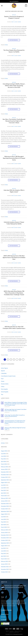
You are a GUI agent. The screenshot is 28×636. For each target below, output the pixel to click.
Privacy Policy (18, 631)
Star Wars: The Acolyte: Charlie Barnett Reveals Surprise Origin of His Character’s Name (14, 120)
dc (17, 600)
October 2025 (4, 477)
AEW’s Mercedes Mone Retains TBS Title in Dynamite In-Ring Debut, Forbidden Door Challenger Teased (14, 292)
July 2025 (3, 485)
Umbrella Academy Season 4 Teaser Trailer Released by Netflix (14, 223)
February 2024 (4, 529)
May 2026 (3, 458)
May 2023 (3, 553)
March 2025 (4, 495)
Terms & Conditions (14, 632)
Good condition (7, 603)
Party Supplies (4, 389)
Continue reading (14, 40)
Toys (2, 394)
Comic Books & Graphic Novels (8, 376)
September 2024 (5, 511)
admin (19, 21)
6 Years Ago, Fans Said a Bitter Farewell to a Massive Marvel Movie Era (15, 415)
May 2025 (3, 490)
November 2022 (5, 569)
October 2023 (4, 540)
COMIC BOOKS (5, 614)
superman (3, 605)
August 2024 (4, 514)
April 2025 (3, 493)
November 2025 (5, 474)
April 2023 (3, 556)
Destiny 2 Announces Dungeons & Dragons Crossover (14, 17)
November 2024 (5, 506)
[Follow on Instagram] (5, 592)
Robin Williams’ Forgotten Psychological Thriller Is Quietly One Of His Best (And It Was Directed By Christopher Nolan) (16, 404)
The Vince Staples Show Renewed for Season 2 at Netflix (14, 51)
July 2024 (3, 516)
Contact (12, 631)
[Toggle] (26, 376)
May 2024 (3, 522)
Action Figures (4, 368)
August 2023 (4, 545)
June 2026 (3, 456)
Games (2, 381)
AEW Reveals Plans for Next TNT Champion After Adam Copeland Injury (14, 327)
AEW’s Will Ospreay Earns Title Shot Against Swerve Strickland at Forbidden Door (14, 257)
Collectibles (4, 373)
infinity (13, 603)
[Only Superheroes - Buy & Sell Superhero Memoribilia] (14, 6)
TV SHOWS (3, 619)
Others (2, 386)
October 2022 (4, 572)
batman (2, 600)
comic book (8, 600)
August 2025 (4, 482)
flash (2, 603)
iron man (17, 603)
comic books (13, 600)
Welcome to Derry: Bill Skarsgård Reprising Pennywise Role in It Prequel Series (14, 158)
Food (2, 378)
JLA (21, 603)
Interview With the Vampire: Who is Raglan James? (14, 191)
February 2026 (4, 466)
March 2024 (4, 527)
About (7, 631)
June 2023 (3, 550)
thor (7, 605)
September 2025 (5, 479)
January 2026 (4, 469)
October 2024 (4, 508)
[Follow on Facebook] (2, 592)
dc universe (21, 600)
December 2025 (4, 472)
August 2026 (4, 451)
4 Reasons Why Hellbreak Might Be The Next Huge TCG (15, 428)
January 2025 (4, 501)
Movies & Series (4, 383)
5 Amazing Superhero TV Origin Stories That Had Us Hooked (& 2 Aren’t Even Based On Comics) (15, 422)
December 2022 (4, 566)
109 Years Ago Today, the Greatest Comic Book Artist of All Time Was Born (15, 410)
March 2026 (4, 464)
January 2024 (4, 532)
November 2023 (5, 537)
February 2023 (4, 561)
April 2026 (3, 461)
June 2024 (3, 519)
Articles (14, 14)
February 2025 (4, 498)
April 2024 (3, 524)
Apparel (3, 370)
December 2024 (4, 503)
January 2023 (4, 564)
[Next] (23, 359)
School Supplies (4, 391)
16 (20, 359)
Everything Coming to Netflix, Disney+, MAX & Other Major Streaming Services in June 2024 (14, 85)
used (10, 605)
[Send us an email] (9, 592)
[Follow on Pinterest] (12, 592)
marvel (24, 603)
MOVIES (3, 617)
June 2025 (3, 487)
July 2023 (3, 548)
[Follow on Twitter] (7, 592)
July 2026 (3, 453)
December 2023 (4, 535)
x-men (13, 605)
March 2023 (4, 558)
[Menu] (2, 5)
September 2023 (5, 543)
